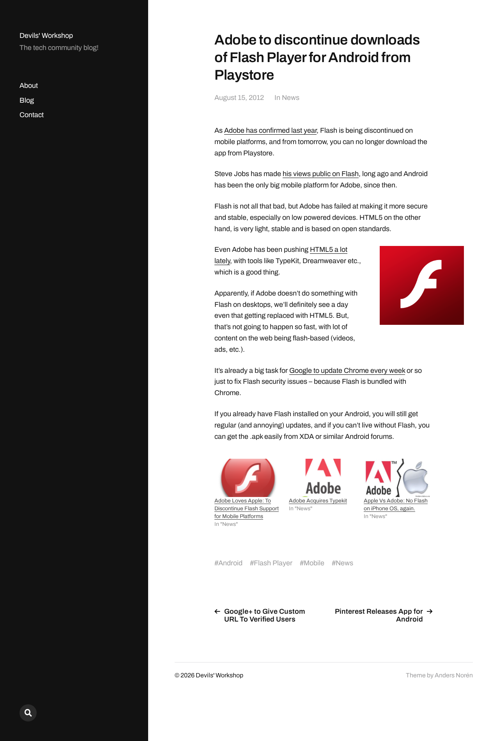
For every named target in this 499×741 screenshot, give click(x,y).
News (290, 98)
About (28, 85)
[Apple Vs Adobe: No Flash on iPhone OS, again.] (397, 478)
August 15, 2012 (239, 98)
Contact (31, 115)
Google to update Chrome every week (347, 370)
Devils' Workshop (46, 35)
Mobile (314, 563)
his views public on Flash (321, 174)
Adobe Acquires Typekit (318, 501)
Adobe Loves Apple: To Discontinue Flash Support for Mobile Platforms (246, 508)
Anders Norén (454, 675)
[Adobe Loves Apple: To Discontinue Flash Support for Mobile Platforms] (247, 478)
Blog (26, 100)
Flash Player (273, 563)
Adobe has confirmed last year (270, 130)
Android (230, 563)
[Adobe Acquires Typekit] (322, 478)
